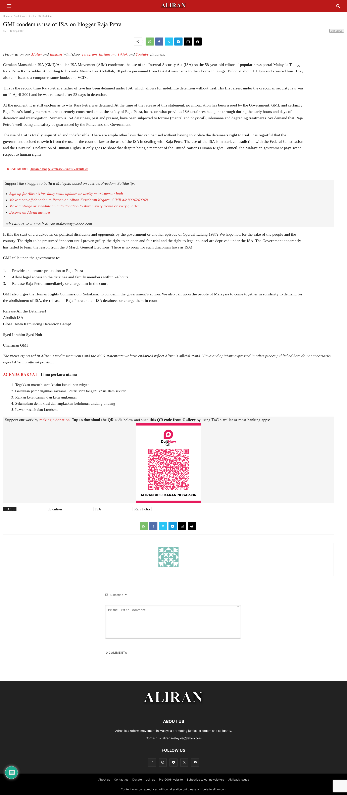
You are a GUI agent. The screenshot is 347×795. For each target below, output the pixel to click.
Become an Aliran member (29, 212)
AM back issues (238, 779)
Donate (137, 779)
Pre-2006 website (171, 779)
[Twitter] (169, 42)
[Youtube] (195, 762)
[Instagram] (163, 762)
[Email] (188, 42)
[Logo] (173, 709)
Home (6, 16)
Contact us (121, 779)
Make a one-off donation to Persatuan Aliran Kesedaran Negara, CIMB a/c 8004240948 (78, 200)
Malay (36, 54)
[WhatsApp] (150, 42)
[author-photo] (168, 567)
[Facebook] (159, 42)
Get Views (336, 30)
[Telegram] (178, 42)
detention (55, 509)
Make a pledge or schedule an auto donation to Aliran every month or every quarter (74, 206)
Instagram (107, 54)
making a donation (54, 419)
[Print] (198, 42)
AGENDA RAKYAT (20, 374)
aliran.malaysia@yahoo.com (182, 738)
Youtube (142, 54)
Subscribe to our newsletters (205, 779)
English (56, 54)
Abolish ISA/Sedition (40, 16)
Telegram (89, 54)
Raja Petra (142, 509)
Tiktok (122, 54)
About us (104, 779)
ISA (98, 509)
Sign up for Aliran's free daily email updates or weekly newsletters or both (66, 194)
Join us (150, 779)
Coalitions (19, 16)
